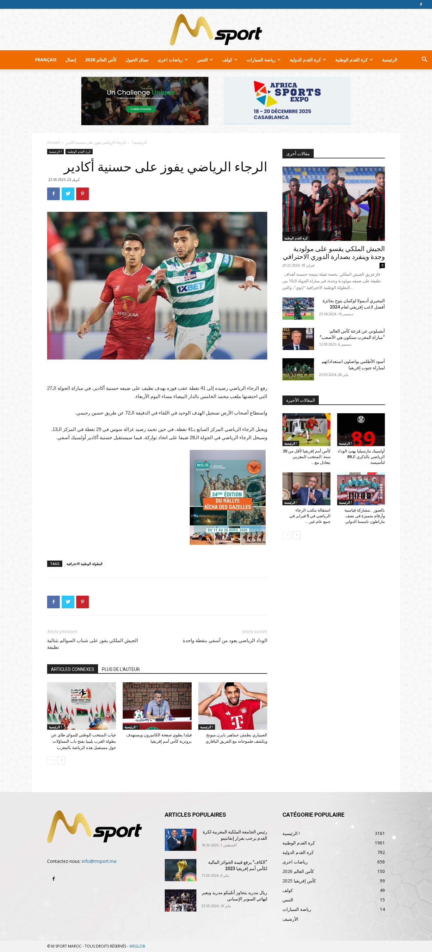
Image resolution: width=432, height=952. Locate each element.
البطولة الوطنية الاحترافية (84, 563)
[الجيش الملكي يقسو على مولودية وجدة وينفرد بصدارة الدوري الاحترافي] (333, 204)
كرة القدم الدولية (305, 60)
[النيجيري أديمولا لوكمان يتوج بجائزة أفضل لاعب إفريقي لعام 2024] (298, 309)
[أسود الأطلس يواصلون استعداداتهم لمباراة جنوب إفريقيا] (298, 369)
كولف (227, 60)
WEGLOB (137, 946)
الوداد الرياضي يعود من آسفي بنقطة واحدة (225, 640)
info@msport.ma (99, 861)
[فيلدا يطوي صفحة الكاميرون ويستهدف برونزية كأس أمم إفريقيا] (157, 706)
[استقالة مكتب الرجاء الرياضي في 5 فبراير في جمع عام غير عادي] (306, 488)
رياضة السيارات (261, 60)
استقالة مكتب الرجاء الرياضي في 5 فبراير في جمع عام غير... (309, 516)
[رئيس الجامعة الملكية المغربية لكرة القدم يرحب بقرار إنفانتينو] (180, 840)
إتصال (70, 60)
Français (46, 60)
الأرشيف (290, 919)
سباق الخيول (137, 60)
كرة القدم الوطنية (351, 60)
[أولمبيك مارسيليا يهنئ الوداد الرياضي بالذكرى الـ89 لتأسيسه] (361, 429)
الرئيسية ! (139, 142)
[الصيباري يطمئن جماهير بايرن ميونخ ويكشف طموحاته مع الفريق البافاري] (232, 706)
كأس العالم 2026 (101, 60)
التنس (202, 60)
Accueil (53, 142)
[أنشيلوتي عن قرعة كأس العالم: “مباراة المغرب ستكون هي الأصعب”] (298, 339)
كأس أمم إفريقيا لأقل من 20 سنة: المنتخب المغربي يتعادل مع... (306, 457)
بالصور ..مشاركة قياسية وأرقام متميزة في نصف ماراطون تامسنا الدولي (364, 516)
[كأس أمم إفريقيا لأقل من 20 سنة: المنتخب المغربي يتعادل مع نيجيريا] (306, 429)
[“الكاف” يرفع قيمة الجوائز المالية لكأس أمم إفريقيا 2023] (180, 870)
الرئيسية (389, 60)
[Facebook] (421, 4)
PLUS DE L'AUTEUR (121, 669)
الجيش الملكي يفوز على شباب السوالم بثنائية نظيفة (92, 644)
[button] (424, 60)
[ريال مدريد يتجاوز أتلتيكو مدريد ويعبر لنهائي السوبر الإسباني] (180, 900)
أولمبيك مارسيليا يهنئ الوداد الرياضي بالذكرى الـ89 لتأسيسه (361, 457)
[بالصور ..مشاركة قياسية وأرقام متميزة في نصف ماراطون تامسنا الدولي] (361, 488)
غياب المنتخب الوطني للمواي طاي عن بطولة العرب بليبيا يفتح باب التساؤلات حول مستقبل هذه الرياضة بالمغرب (83, 741)
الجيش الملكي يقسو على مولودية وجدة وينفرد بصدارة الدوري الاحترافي (334, 253)
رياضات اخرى (170, 60)
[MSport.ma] (216, 29)
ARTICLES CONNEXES (72, 669)
